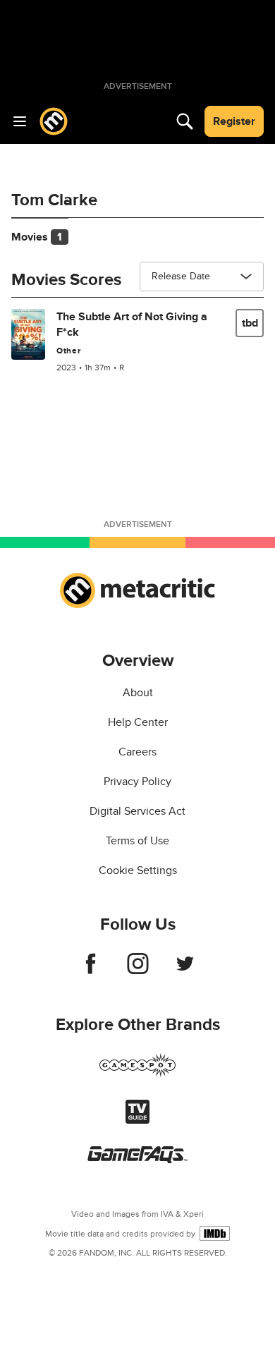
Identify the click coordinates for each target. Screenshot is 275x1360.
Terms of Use (137, 841)
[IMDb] (215, 1233)
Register (234, 121)
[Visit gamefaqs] (137, 1160)
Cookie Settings (138, 870)
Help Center (138, 722)
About (138, 693)
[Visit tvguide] (137, 1120)
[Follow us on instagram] (138, 971)
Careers (137, 752)
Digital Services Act (137, 811)
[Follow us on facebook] (90, 971)
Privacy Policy (137, 782)
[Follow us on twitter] (185, 971)
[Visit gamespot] (137, 1074)
